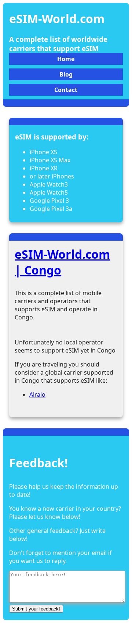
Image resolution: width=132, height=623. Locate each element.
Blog (66, 74)
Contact (65, 90)
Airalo (37, 394)
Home (65, 59)
